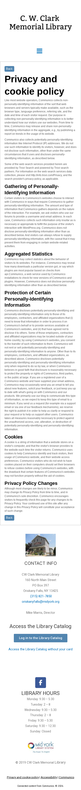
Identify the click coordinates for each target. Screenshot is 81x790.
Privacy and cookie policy (23, 777)
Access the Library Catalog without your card (40, 649)
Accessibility (49, 777)
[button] (39, 51)
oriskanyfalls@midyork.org (40, 602)
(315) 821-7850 (40, 596)
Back (9, 68)
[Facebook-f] (40, 682)
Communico (66, 777)
